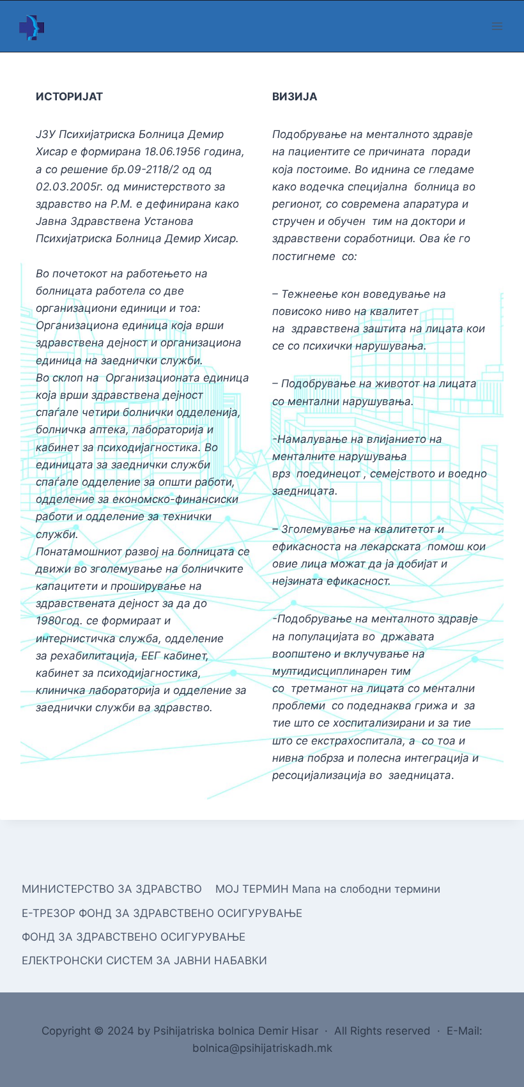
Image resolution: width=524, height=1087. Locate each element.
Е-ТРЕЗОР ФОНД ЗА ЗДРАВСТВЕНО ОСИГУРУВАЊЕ (162, 913)
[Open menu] (497, 26)
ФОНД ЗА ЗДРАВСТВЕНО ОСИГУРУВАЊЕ (133, 936)
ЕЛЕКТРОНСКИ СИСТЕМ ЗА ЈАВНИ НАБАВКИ (144, 960)
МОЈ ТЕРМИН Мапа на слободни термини (327, 889)
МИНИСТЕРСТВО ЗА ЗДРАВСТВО (112, 889)
